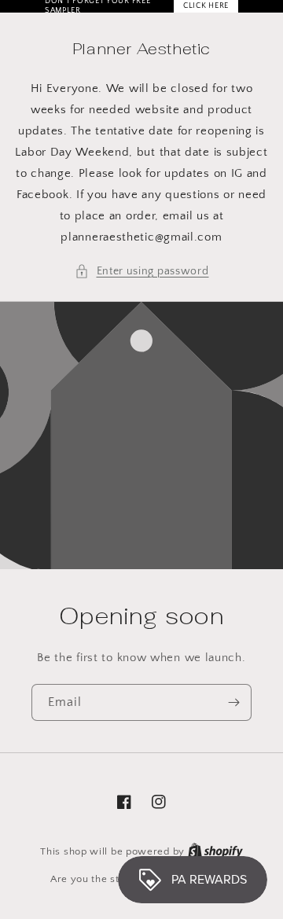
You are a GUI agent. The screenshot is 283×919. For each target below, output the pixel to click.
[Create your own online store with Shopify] (215, 851)
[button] (142, 271)
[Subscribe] (233, 702)
